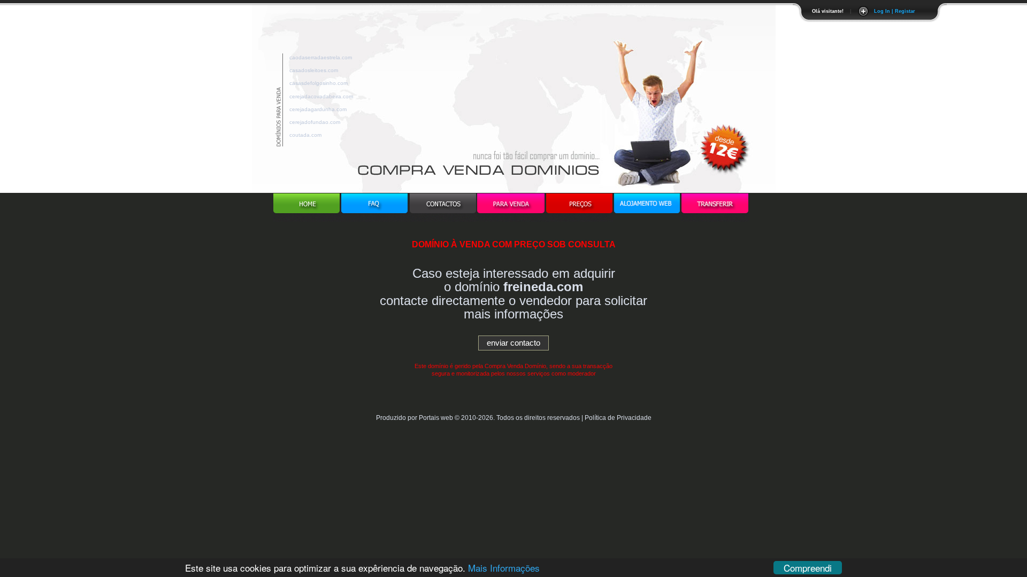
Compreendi (808, 567)
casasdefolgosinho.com (318, 81)
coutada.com (305, 133)
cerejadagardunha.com (318, 108)
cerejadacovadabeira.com (321, 95)
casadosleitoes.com (313, 69)
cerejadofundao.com (314, 120)
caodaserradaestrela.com (320, 56)
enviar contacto (513, 342)
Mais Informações (504, 567)
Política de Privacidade (618, 418)
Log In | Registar (894, 11)
